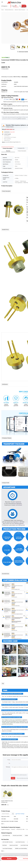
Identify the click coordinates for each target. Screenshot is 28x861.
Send (13, 778)
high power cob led (5, 816)
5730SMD (16, 821)
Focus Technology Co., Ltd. (17, 855)
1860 (15, 816)
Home (2, 9)
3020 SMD (16, 819)
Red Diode (4, 845)
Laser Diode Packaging (7, 848)
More (2, 851)
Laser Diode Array (6, 835)
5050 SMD (3, 819)
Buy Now (9, 858)
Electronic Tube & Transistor (20, 9)
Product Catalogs (20, 813)
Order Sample (24, 76)
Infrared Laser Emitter (17, 835)
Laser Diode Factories (20, 842)
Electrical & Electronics (9, 9)
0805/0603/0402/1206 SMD (7, 821)
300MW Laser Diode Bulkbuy (21, 848)
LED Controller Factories (7, 842)
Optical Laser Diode (14, 845)
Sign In (3, 142)
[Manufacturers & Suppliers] (14, 2)
